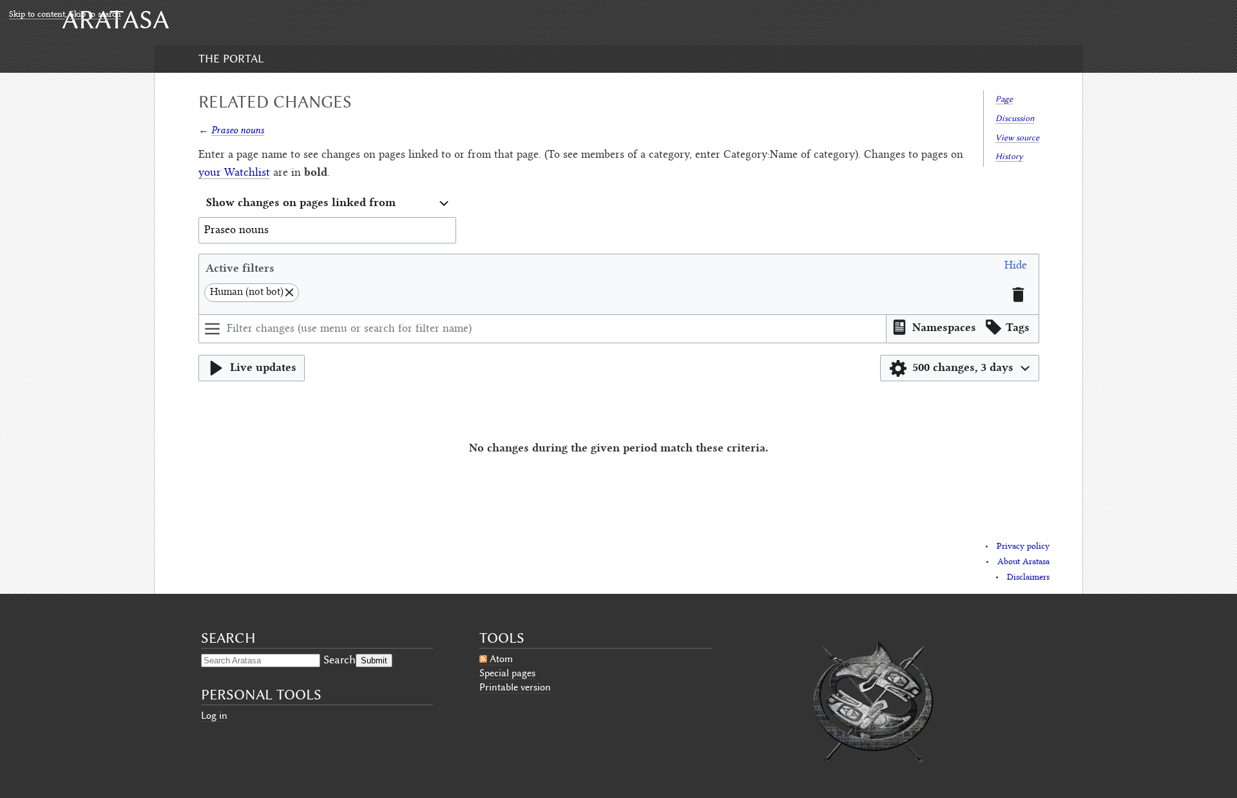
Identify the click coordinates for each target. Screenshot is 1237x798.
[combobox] (327, 204)
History (1009, 156)
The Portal (231, 58)
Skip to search (95, 15)
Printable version (515, 687)
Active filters (240, 267)
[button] (1015, 267)
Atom (501, 659)
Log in (214, 715)
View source (1017, 137)
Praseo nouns (237, 129)
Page (1004, 99)
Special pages (507, 673)
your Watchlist (234, 173)
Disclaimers (1028, 578)
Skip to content (37, 15)
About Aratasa (1023, 562)
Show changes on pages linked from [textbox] (301, 202)
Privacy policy (1023, 547)
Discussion (1014, 118)
